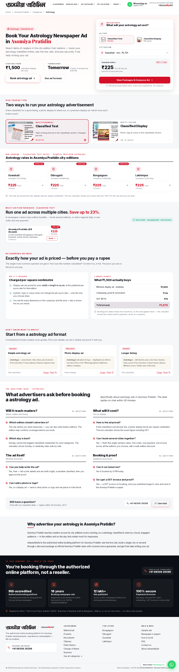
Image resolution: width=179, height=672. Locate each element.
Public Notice (70, 645)
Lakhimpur (107, 641)
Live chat (162, 503)
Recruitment (69, 638)
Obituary (67, 641)
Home (8, 12)
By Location (103, 4)
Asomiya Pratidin (21, 12)
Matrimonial (69, 630)
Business (68, 652)
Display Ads (71, 4)
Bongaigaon (107, 630)
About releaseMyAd (150, 649)
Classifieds (58, 4)
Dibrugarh (106, 634)
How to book (147, 638)
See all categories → (73, 656)
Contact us (146, 645)
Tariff (116, 4)
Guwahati (106, 638)
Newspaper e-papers (150, 634)
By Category (87, 4)
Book (51, 238)
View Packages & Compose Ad (133, 80)
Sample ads (146, 630)
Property (67, 634)
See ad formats (53, 78)
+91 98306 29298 (139, 503)
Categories (37, 12)
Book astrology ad (21, 78)
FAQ (143, 641)
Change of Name (71, 649)
